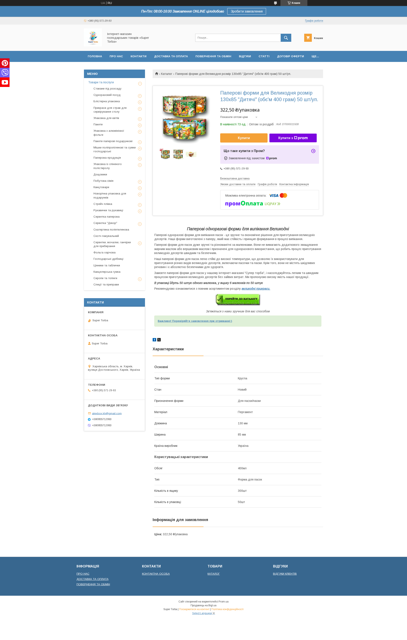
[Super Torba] (93, 45)
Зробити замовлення (247, 11)
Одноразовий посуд (107, 94)
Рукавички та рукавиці (108, 210)
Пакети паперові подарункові (112, 141)
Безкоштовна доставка (234, 178)
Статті (264, 56)
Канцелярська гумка (106, 271)
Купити (244, 138)
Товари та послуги (101, 82)
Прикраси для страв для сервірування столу (110, 109)
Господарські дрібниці (108, 258)
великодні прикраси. (256, 288)
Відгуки (245, 56)
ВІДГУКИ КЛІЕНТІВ (285, 573)
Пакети (98, 124)
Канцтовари (101, 187)
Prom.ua (224, 601)
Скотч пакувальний (106, 236)
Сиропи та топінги (105, 278)
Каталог (166, 73)
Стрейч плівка (102, 203)
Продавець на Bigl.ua (203, 605)
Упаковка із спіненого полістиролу (107, 165)
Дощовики (100, 174)
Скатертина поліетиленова (111, 229)
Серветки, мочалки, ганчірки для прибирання (112, 244)
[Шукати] (286, 38)
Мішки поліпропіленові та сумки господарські (114, 149)
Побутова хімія (103, 180)
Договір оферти (290, 56)
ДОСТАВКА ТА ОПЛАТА (93, 579)
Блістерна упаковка (106, 101)
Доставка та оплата (171, 56)
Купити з (285, 138)
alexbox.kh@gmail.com (107, 413)
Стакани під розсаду (107, 88)
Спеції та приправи (106, 284)
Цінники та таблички (106, 265)
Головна (95, 56)
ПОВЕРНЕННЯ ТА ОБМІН (93, 584)
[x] (159, 340)
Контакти (138, 56)
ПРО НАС (83, 573)
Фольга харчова (104, 252)
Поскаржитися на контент (194, 609)
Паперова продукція (107, 157)
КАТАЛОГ (214, 573)
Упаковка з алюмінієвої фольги (108, 132)
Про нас (116, 56)
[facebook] (154, 340)
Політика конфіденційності (227, 609)
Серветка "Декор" (105, 223)
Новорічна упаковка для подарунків (109, 195)
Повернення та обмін (213, 56)
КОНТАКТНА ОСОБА (156, 573)
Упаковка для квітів (106, 118)
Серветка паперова (106, 216)
